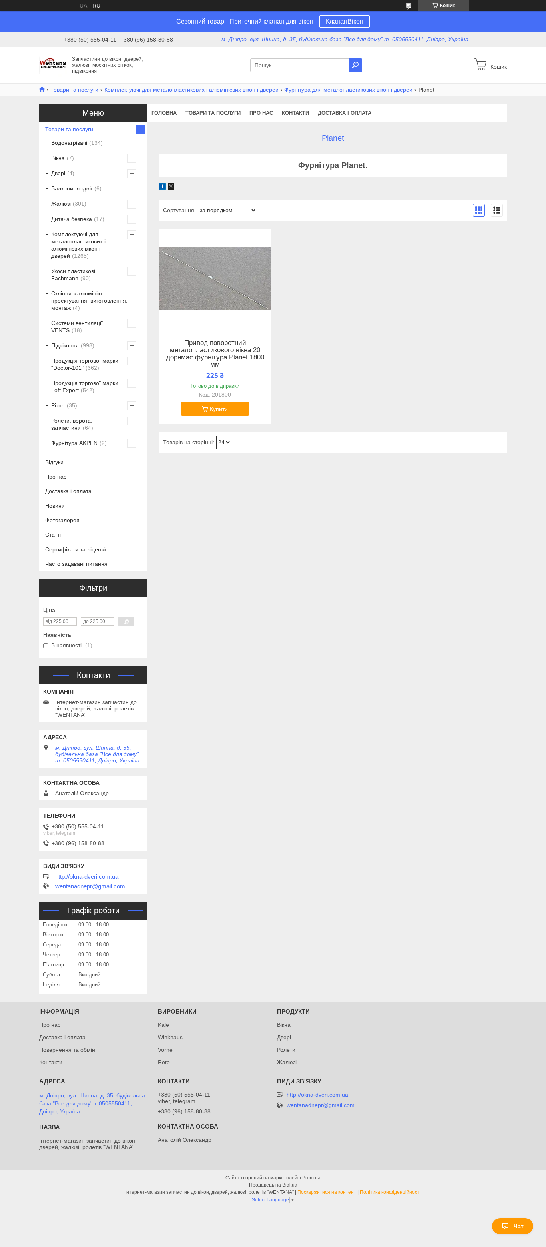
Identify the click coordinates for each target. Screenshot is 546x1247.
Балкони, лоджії (71, 188)
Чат (519, 1226)
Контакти (295, 113)
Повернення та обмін (67, 1050)
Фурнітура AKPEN (74, 443)
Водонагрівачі (69, 143)
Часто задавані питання (76, 564)
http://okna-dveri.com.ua (86, 877)
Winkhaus (170, 1037)
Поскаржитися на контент (326, 1192)
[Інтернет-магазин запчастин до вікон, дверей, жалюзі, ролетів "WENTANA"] (53, 65)
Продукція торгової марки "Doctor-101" (84, 364)
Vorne (165, 1050)
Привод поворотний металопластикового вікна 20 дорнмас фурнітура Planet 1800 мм (215, 353)
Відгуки (54, 462)
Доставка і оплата (344, 113)
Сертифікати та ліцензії (75, 549)
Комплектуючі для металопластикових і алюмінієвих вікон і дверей (191, 89)
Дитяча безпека (71, 219)
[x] (171, 187)
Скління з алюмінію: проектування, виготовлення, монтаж (89, 300)
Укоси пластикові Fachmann (73, 274)
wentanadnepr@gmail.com (90, 886)
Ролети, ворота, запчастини (71, 424)
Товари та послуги (74, 89)
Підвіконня (65, 345)
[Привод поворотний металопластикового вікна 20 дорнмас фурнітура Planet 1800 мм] (215, 279)
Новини (55, 506)
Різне (58, 405)
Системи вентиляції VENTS (77, 326)
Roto (164, 1062)
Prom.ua (311, 1178)
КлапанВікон (344, 21)
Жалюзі (61, 203)
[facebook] (162, 187)
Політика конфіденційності (390, 1192)
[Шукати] (355, 65)
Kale (163, 1025)
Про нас (261, 113)
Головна (164, 113)
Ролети (286, 1050)
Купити (219, 409)
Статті (53, 534)
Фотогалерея (62, 520)
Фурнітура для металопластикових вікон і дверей (348, 89)
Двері (58, 173)
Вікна (58, 158)
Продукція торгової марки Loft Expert (84, 386)
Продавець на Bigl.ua (273, 1185)
